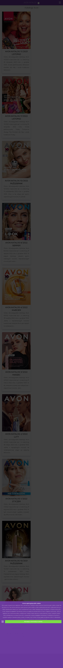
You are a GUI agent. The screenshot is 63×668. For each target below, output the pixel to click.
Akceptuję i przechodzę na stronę (33, 621)
